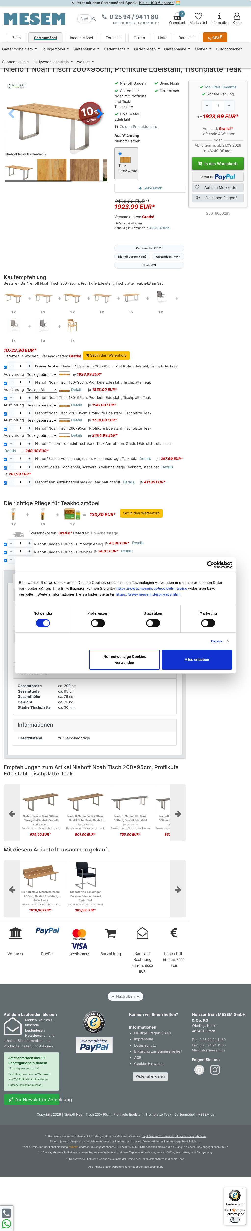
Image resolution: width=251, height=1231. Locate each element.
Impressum (143, 1039)
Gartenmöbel (45, 38)
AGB (138, 1057)
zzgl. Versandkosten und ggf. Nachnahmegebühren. (174, 1136)
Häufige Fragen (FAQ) (152, 1033)
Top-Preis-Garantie (220, 87)
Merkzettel (198, 23)
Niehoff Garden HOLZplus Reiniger (63, 552)
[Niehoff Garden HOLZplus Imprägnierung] (13, 513)
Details (217, 641)
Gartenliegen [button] (145, 49)
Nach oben (125, 996)
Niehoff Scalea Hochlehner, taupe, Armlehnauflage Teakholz (86, 459)
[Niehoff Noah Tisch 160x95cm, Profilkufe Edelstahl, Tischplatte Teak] (43, 296)
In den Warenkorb (220, 163)
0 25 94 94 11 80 (213, 1040)
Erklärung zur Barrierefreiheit (158, 1051)
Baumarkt (187, 38)
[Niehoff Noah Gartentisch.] (55, 119)
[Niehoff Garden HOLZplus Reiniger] (43, 513)
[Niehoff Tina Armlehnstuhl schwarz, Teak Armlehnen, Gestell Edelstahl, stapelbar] (160, 297)
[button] (100, 114)
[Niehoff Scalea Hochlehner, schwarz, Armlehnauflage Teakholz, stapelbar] (43, 325)
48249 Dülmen (159, 228)
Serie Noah (152, 188)
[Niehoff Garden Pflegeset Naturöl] (72, 513)
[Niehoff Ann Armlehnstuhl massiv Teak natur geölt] (72, 325)
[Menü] (243, 1190)
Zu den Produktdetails (138, 126)
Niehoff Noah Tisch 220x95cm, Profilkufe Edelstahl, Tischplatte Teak (93, 413)
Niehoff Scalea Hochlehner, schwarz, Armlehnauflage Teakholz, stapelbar (97, 467)
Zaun (16, 38)
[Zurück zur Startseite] (34, 18)
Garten (139, 38)
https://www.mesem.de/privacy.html (148, 594)
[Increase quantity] (229, 106)
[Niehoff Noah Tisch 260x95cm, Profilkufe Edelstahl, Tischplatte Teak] (131, 297)
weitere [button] (84, 62)
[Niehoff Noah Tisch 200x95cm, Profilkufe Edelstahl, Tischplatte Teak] (13, 296)
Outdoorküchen (229, 49)
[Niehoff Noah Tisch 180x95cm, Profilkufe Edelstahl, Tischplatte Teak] (72, 296)
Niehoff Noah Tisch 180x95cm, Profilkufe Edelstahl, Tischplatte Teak (93, 397)
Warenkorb (177, 18)
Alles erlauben (197, 659)
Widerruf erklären (150, 1076)
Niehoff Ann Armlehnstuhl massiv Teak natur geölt (77, 482)
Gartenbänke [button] (175, 49)
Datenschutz (145, 1045)
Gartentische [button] (115, 49)
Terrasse (113, 38)
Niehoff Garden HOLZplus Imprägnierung (68, 544)
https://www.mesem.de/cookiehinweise (151, 588)
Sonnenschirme (15, 62)
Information (220, 23)
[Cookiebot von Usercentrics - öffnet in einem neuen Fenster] (210, 564)
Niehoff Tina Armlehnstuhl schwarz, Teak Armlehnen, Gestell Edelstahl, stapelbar (103, 443)
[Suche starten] (94, 18)
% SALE (215, 37)
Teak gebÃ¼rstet (126, 168)
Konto (237, 23)
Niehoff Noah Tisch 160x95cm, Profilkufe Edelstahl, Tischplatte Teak (93, 382)
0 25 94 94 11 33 (213, 1045)
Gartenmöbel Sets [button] (18, 49)
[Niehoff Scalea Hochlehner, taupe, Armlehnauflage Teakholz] (13, 325)
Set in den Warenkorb (108, 355)
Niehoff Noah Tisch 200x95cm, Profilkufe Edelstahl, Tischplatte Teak (106, 366)
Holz (162, 38)
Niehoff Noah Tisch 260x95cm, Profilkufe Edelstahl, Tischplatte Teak (93, 428)
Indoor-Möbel (81, 38)
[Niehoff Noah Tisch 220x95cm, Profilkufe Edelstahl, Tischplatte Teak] (102, 296)
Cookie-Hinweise (148, 1063)
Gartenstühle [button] (84, 49)
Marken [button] (202, 49)
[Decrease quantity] (207, 106)
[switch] (98, 623)
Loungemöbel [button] (53, 49)
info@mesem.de (213, 1050)
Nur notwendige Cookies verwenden (124, 660)
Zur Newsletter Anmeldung (36, 1099)
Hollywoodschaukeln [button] (52, 62)
